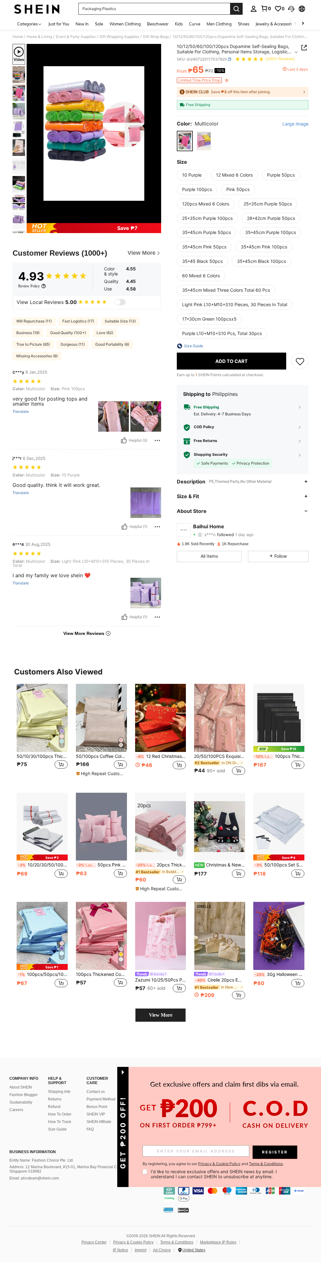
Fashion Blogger (23, 1095)
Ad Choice (162, 1250)
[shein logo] (37, 9)
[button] (291, 9)
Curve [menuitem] (194, 23)
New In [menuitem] (82, 23)
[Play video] (94, 133)
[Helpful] (124, 440)
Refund (54, 1107)
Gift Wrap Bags (156, 37)
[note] (100, 773)
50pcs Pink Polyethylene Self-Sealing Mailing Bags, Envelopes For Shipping (101, 864)
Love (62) (105, 332)
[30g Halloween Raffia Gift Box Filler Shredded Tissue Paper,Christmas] (278, 936)
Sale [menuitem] (99, 23)
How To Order (59, 1114)
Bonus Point (97, 1107)
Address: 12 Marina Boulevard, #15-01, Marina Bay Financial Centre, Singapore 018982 (68, 1169)
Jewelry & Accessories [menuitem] (275, 23)
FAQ (90, 1129)
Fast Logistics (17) (78, 321)
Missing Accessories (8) (37, 356)
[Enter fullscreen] (155, 218)
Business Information (32, 1152)
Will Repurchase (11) (34, 321)
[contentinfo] (241, 1194)
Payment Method (101, 1099)
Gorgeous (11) (73, 344)
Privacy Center (94, 1242)
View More (160, 1015)
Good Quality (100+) (68, 332)
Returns (54, 1099)
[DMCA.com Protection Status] (183, 1210)
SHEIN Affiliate (99, 1122)
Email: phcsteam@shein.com (34, 1178)
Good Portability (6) (112, 344)
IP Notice (120, 1250)
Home (18, 37)
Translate (21, 411)
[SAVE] (300, 361)
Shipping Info (59, 1091)
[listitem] (42, 733)
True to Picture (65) (33, 344)
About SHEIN (20, 1087)
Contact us (96, 1091)
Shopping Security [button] (211, 454)
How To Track (59, 1122)
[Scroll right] (303, 24)
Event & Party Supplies (76, 37)
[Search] (236, 9)
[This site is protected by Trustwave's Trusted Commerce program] (168, 1210)
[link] (265, 8)
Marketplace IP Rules (218, 1242)
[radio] (185, 141)
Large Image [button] (295, 123)
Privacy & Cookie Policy (133, 1242)
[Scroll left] (295, 24)
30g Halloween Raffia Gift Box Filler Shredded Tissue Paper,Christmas (279, 974)
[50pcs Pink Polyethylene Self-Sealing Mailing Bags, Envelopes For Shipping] (101, 827)
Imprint (140, 1250)
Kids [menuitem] (179, 23)
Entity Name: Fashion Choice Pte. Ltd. (41, 1160)
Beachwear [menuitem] (158, 23)
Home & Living (39, 37)
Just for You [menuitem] (58, 23)
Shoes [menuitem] (243, 23)
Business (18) (27, 332)
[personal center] (253, 9)
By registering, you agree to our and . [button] (213, 1164)
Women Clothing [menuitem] (125, 23)
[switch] (120, 302)
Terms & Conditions (176, 1242)
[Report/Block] (157, 440)
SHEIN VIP (96, 1114)
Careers (16, 1110)
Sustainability (20, 1102)
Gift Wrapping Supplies (119, 37)
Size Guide (57, 1129)
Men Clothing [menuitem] (219, 23)
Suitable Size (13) (120, 321)
